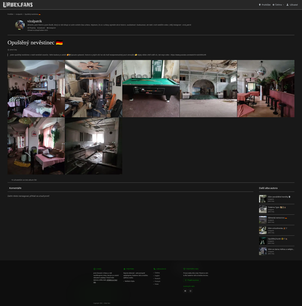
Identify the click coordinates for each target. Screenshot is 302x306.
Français (157, 281)
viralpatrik (19, 14)
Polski (157, 284)
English (157, 276)
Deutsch (157, 278)
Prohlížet (266, 4)
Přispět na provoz (193, 280)
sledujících (51, 28)
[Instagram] (190, 291)
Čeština (278, 4)
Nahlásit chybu (129, 281)
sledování (41, 28)
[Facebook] (185, 291)
